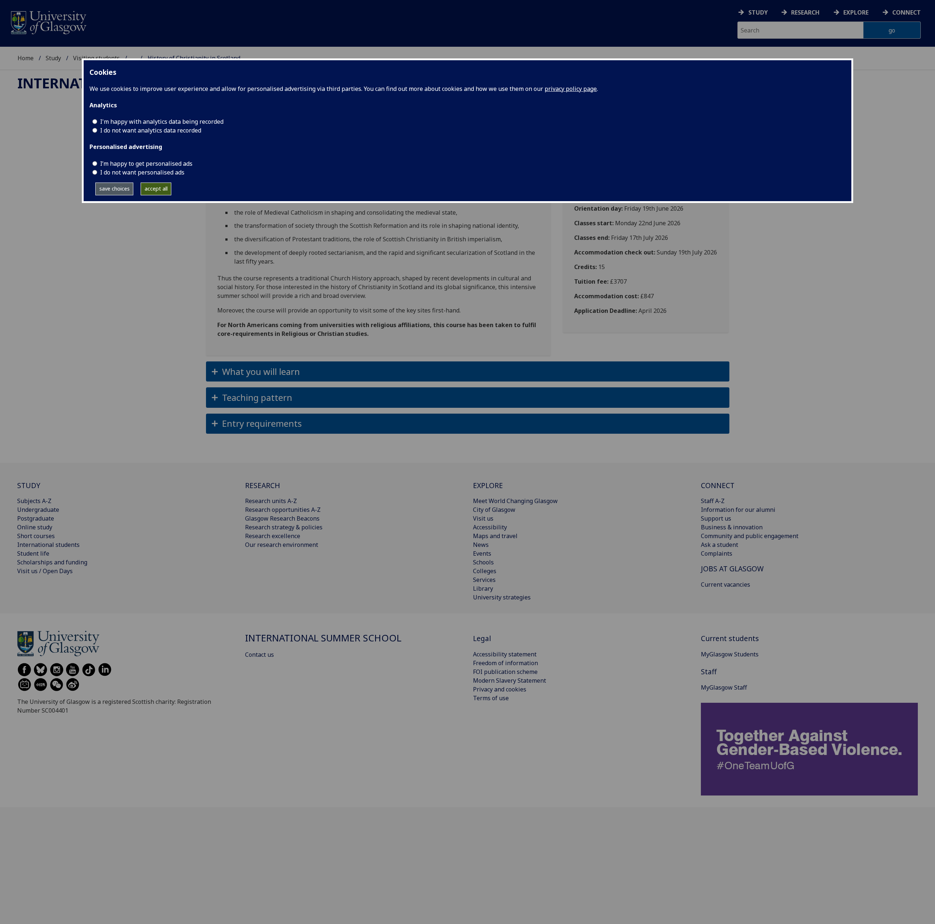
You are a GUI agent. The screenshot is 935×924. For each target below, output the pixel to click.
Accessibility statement (505, 654)
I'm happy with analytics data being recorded (162, 122)
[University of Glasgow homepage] (48, 21)
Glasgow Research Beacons (282, 518)
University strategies (502, 597)
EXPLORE (488, 485)
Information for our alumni (738, 510)
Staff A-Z (713, 501)
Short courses (36, 536)
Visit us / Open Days (45, 571)
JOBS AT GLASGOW (732, 569)
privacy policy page (571, 89)
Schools (483, 562)
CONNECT (717, 485)
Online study (34, 527)
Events (482, 553)
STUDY (28, 485)
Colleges (484, 571)
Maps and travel (495, 536)
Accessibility (490, 527)
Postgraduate (35, 518)
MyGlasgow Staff (724, 687)
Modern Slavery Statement (509, 680)
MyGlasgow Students (730, 654)
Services (484, 580)
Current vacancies (725, 584)
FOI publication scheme (505, 672)
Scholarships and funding (52, 562)
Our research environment (281, 545)
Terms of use (491, 698)
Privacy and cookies (499, 689)
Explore (856, 12)
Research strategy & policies (284, 527)
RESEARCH (262, 485)
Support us (716, 518)
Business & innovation (732, 527)
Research (805, 12)
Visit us (483, 518)
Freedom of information (505, 663)
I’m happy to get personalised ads (146, 164)
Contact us (259, 655)
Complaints (716, 553)
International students (48, 545)
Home (26, 58)
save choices (114, 188)
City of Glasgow (494, 510)
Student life (33, 553)
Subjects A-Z (34, 501)
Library (483, 588)
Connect (906, 12)
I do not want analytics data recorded (150, 130)
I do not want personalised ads (142, 172)
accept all (156, 188)
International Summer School (323, 638)
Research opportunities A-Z (283, 510)
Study (758, 12)
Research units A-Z (271, 501)
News (481, 545)
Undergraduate (38, 510)
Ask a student (719, 545)
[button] (467, 371)
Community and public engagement (749, 536)
